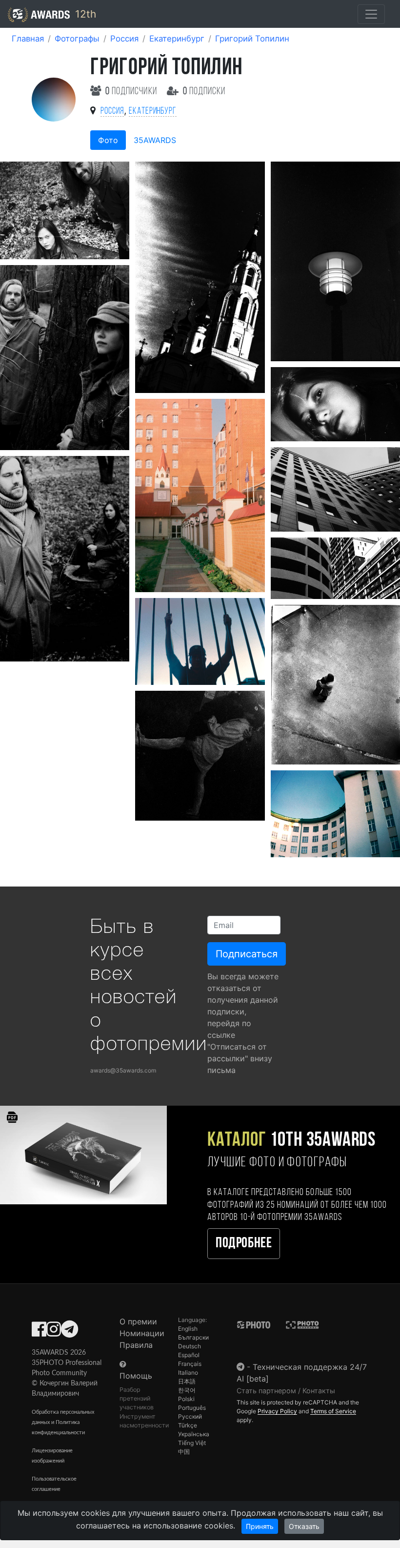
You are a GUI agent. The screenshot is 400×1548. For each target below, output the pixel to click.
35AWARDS (155, 140)
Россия (124, 38)
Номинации (142, 1333)
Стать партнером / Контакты (286, 1390)
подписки (204, 91)
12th (84, 14)
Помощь (136, 1376)
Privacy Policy (277, 1411)
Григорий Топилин (252, 38)
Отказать (304, 1526)
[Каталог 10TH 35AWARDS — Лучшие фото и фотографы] (83, 1154)
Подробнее (244, 1243)
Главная (28, 38)
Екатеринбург (176, 38)
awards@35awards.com (123, 1070)
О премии (138, 1321)
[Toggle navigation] (371, 14)
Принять (260, 1526)
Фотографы (77, 38)
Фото (108, 140)
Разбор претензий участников (137, 1398)
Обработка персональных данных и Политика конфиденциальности (63, 1422)
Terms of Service (333, 1411)
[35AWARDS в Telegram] (69, 1332)
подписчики (132, 91)
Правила (136, 1345)
